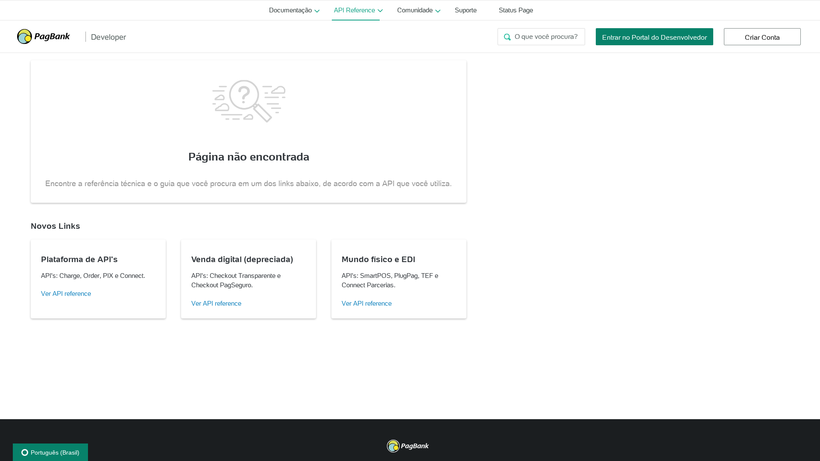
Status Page (516, 10)
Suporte (466, 10)
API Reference (354, 10)
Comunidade (415, 10)
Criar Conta (762, 37)
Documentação (290, 10)
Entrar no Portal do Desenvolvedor (654, 37)
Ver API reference (66, 293)
